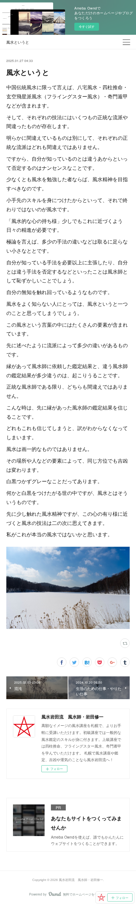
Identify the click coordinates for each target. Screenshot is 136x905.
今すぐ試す (87, 26)
